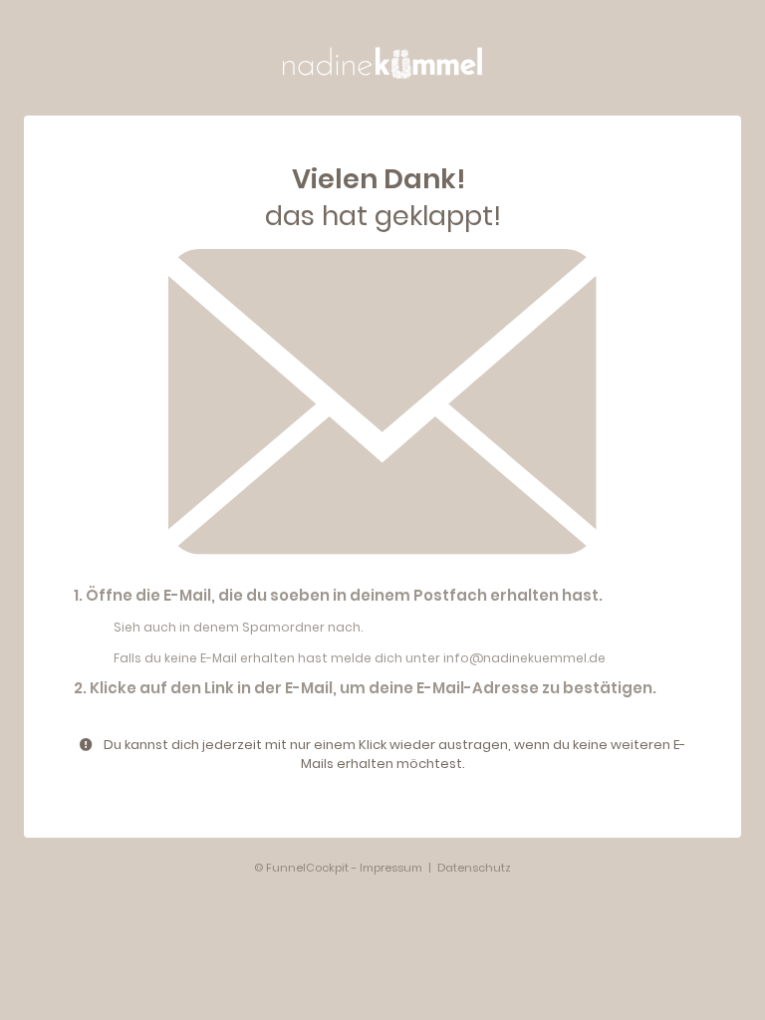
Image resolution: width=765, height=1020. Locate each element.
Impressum (391, 868)
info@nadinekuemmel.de (524, 657)
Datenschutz (474, 868)
